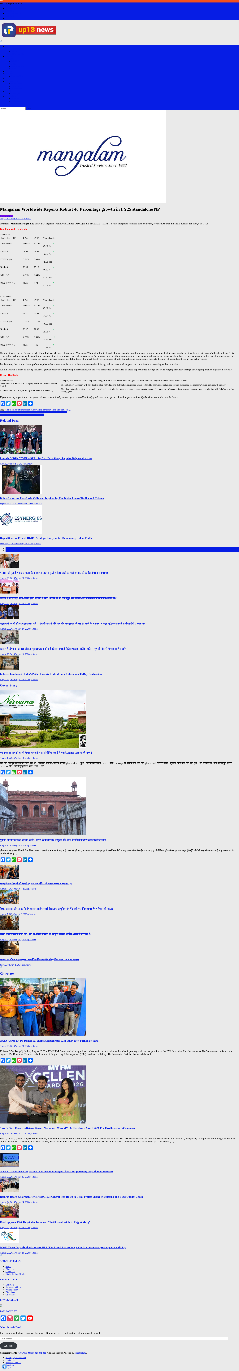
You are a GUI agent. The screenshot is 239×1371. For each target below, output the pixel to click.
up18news (26, 218)
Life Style (15, 93)
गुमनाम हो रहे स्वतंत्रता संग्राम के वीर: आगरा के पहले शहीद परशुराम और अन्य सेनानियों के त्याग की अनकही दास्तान (53, 840)
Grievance (10, 1295)
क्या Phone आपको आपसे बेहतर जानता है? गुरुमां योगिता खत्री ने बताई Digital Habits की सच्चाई (46, 752)
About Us (10, 1269)
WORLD (15, 61)
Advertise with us (13, 13)
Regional (9, 59)
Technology (16, 101)
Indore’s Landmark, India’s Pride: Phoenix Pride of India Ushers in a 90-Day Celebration (51, 674)
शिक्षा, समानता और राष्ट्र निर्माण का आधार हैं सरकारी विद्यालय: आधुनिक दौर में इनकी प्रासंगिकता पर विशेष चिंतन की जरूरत (56, 908)
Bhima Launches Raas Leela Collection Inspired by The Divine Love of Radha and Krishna (52, 498)
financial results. (14, 410)
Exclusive (10, 46)
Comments (10, 550)
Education (15, 98)
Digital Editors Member (16, 1274)
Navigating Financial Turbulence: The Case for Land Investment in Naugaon (33, 412)
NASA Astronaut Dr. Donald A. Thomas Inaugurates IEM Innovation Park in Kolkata (49, 1040)
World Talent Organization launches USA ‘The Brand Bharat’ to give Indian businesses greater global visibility (63, 1247)
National (9, 56)
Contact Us (10, 11)
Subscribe (8, 1345)
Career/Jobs (11, 96)
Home (8, 1266)
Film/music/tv (17, 88)
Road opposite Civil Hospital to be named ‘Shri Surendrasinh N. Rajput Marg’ (45, 1222)
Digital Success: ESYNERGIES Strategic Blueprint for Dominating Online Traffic (46, 538)
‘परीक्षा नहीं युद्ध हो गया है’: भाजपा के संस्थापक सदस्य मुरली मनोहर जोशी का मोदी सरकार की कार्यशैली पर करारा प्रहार (54, 572)
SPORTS (10, 78)
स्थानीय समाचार (17, 66)
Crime (13, 64)
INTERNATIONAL (15, 54)
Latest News (11, 548)
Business (9, 74)
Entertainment (12, 81)
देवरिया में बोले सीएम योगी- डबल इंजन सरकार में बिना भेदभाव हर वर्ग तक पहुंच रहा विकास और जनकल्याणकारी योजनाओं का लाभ (58, 598)
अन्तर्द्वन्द (14, 51)
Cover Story (16, 49)
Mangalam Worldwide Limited (34, 410)
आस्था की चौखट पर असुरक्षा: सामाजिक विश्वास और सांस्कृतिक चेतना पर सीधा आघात (39, 959)
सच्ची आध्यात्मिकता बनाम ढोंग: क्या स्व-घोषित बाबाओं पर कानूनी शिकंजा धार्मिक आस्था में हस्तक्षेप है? (45, 934)
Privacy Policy (12, 1290)
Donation (10, 16)
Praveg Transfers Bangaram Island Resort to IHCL (22, 415)
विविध (13, 69)
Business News (17, 76)
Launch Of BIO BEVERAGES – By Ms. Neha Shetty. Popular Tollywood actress (46, 458)
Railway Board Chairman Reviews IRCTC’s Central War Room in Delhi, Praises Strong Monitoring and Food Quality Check (71, 1196)
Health (8, 91)
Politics (9, 71)
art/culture (15, 86)
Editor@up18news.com (16, 8)
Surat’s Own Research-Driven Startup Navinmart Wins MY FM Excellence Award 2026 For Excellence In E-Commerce (67, 1128)
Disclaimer (10, 1292)
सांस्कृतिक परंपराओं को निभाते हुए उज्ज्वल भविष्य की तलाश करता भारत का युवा (36, 883)
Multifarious (16, 83)
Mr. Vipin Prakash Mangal (59, 410)
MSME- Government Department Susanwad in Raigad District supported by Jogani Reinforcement (56, 1171)
